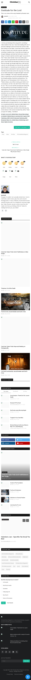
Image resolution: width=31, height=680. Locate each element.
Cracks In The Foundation (16, 482)
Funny (22, 167)
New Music (4, 7)
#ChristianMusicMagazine (22, 134)
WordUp (2, 255)
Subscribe (26, 661)
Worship (13, 134)
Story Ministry (25, 566)
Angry (4, 176)
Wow (16, 176)
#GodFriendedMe (14, 560)
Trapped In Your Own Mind (16, 417)
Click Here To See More (21, 127)
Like (4, 167)
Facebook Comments (7, 380)
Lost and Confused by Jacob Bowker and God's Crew (14, 372)
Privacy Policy (10, 674)
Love (16, 167)
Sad (10, 176)
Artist (3, 134)
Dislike (10, 167)
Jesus (18, 566)
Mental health (5, 560)
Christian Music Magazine (21, 563)
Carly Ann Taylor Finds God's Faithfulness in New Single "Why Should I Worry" (15, 150)
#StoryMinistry (19, 553)
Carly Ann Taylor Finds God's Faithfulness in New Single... (14, 252)
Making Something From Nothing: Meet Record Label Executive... (19, 641)
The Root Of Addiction (15, 490)
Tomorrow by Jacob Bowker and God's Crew (13, 311)
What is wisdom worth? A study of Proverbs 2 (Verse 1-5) (20, 635)
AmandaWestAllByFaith (15, 404)
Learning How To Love (15, 505)
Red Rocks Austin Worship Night (18, 410)
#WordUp (4, 557)
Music (7, 134)
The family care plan (6, 566)
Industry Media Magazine (15, 428)
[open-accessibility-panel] (27, 677)
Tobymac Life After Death (8, 288)
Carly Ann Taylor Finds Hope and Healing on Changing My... (13, 347)
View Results (10, 602)
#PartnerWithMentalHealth (14, 557)
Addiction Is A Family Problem (17, 497)
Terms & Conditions (18, 674)
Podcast (8, 569)
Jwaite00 (6, 16)
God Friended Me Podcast (8, 563)
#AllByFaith (25, 557)
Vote (3, 603)
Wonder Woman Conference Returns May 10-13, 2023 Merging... (19, 425)
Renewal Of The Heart (15, 402)
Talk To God (15, 144)
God (14, 566)
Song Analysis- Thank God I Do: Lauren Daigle (19, 396)
